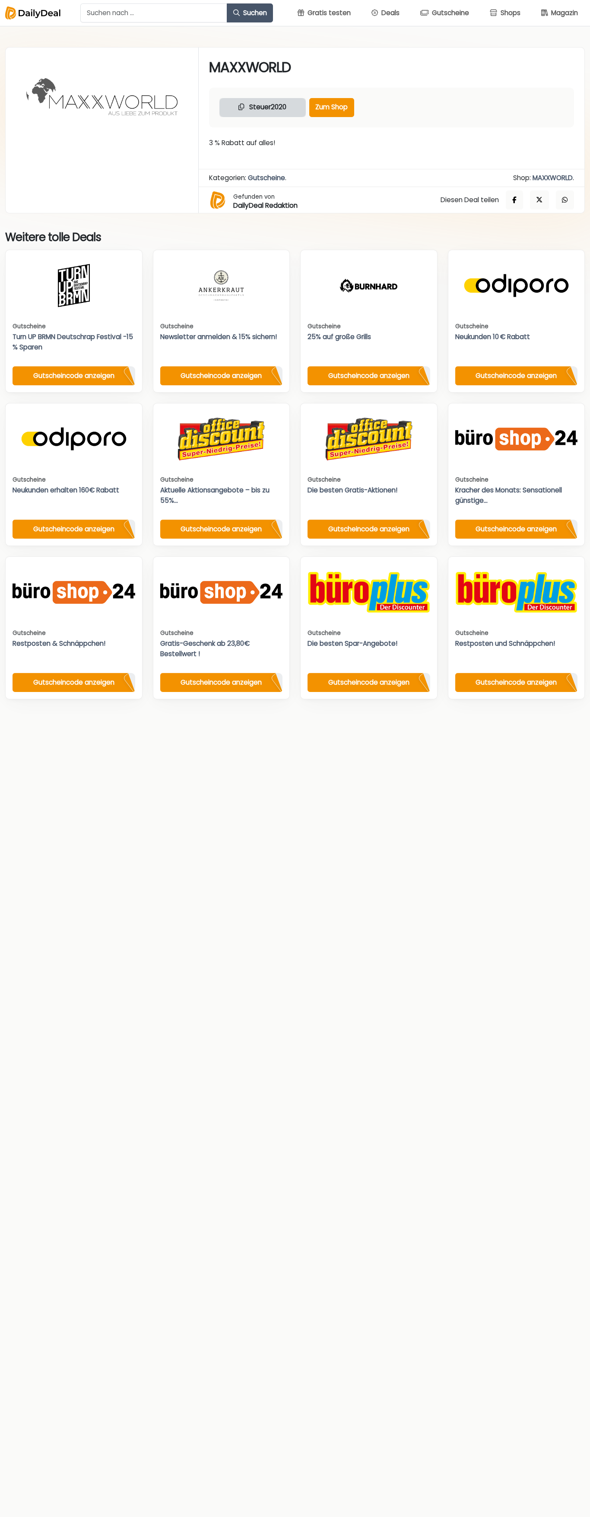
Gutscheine (266, 177)
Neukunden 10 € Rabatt (492, 336)
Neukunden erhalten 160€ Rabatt (66, 490)
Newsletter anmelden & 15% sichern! (218, 336)
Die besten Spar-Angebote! (352, 643)
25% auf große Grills (339, 336)
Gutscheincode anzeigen (73, 375)
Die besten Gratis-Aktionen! (352, 490)
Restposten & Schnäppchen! (59, 643)
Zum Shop (331, 106)
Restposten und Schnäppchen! (505, 643)
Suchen (254, 12)
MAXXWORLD (553, 177)
